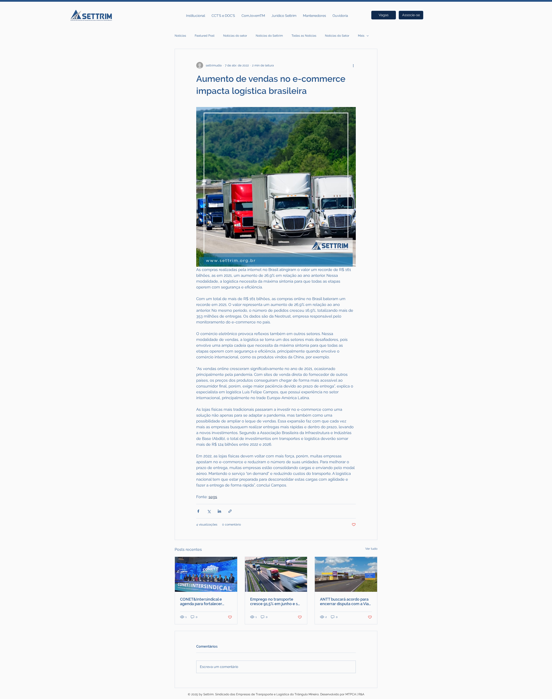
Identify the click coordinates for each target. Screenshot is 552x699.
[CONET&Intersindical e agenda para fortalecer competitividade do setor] (206, 574)
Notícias (180, 35)
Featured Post (205, 35)
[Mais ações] (353, 65)
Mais (361, 35)
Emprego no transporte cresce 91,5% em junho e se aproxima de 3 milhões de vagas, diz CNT (275, 601)
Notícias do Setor (337, 35)
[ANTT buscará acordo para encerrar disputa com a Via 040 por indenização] (346, 574)
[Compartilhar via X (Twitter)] (209, 511)
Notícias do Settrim (269, 35)
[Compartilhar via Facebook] (198, 511)
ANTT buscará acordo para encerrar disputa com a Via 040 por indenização (344, 601)
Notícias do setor (235, 35)
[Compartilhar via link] (230, 511)
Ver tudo (371, 548)
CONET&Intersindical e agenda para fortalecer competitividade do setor (203, 601)
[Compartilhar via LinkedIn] (219, 511)
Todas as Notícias (304, 35)
